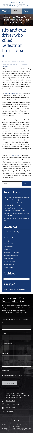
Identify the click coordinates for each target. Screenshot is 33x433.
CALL (28, 11)
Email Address (7, 343)
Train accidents (8, 258)
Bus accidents (8, 244)
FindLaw (24, 430)
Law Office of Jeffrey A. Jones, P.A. (17, 425)
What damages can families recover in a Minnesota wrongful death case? (16, 199)
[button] (5, 10)
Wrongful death (8, 267)
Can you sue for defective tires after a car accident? (16, 214)
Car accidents (8, 247)
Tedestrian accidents (10, 255)
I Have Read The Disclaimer (13, 375)
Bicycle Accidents (9, 238)
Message (5, 353)
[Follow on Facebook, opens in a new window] (14, 420)
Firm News (7, 250)
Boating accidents (9, 241)
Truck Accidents (9, 261)
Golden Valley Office (13, 404)
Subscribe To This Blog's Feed (14, 289)
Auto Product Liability (11, 232)
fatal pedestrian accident (13, 93)
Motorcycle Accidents (11, 252)
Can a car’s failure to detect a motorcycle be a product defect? (15, 209)
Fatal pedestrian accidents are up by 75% (16, 219)
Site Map (12, 428)
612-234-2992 (10, 401)
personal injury (16, 155)
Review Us (9, 411)
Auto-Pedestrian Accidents (12, 235)
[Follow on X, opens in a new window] (18, 420)
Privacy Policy (20, 428)
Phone (4, 333)
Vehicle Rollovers (9, 264)
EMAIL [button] (17, 11)
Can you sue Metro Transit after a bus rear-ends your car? (15, 204)
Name (4, 323)
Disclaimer (5, 371)
